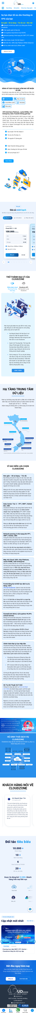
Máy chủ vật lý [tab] (29, 217)
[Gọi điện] (18, 1010)
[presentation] (3, 725)
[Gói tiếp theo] (30, 262)
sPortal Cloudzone (9, 587)
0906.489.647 (18, 1000)
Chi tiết (23, 255)
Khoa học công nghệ (26, 8)
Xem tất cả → (31, 921)
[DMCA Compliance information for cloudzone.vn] (12, 1005)
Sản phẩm (16, 8)
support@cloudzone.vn (18, 1002)
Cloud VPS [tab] (8, 217)
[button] (32, 730)
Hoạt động (9, 8)
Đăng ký (12, 254)
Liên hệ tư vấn (23, 979)
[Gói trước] (3, 262)
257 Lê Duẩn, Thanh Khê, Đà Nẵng (18, 998)
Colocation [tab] (19, 217)
